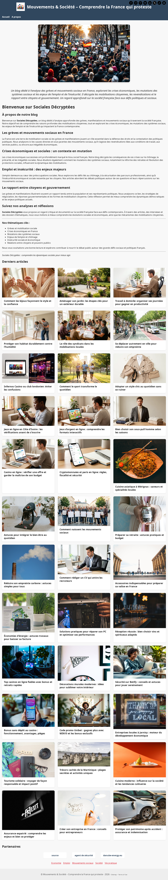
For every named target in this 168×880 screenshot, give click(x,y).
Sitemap (114, 875)
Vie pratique (111, 863)
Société (99, 863)
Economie (56, 863)
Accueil (6, 16)
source (55, 855)
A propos (16, 16)
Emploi (66, 863)
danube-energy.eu (112, 855)
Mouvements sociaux (82, 863)
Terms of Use (122, 875)
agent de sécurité (84, 855)
